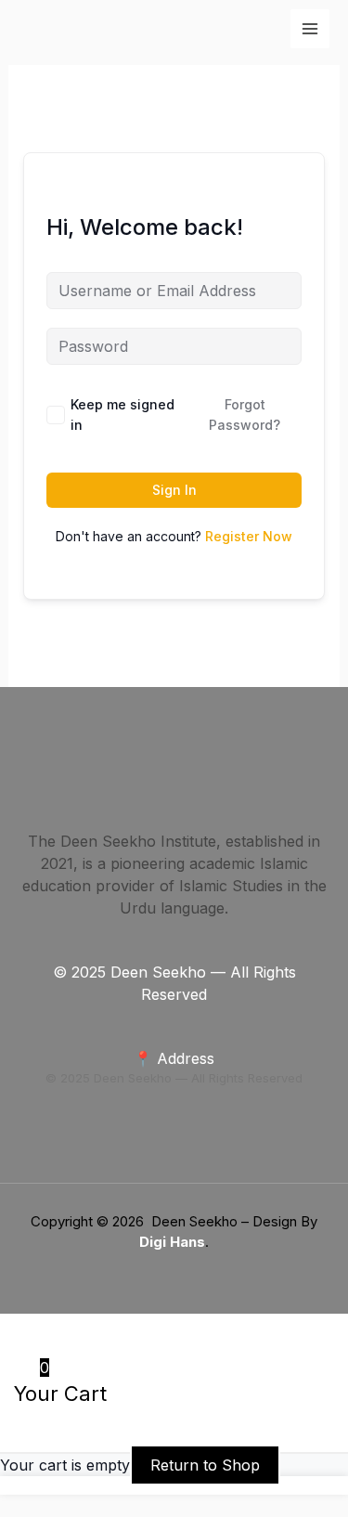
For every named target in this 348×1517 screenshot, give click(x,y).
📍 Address (174, 1058)
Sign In (174, 490)
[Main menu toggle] (309, 28)
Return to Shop (205, 1465)
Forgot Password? (244, 414)
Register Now (248, 536)
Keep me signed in (122, 414)
